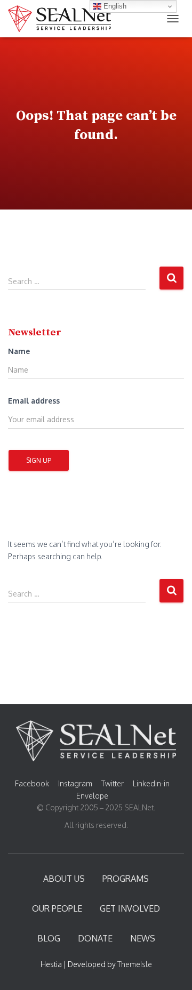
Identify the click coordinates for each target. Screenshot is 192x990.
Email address (34, 400)
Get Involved (130, 908)
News (142, 938)
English (113, 6)
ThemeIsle (134, 964)
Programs (125, 878)
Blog (48, 938)
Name (19, 351)
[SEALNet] (63, 18)
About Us (64, 878)
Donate (95, 938)
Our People (57, 908)
